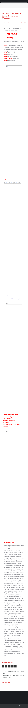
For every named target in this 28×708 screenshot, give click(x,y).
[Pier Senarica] (20, 236)
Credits (19, 705)
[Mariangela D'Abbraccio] (17, 236)
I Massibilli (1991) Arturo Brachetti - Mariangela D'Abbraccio (14, 22)
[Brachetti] (14, 484)
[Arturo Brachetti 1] (7, 236)
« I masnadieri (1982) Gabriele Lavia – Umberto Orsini (13, 672)
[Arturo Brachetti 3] (12, 236)
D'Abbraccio (15, 299)
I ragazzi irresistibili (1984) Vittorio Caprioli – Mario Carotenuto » (13, 676)
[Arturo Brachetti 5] (15, 236)
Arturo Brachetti (6, 299)
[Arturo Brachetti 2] (10, 236)
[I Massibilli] (14, 119)
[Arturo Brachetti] (5, 236)
